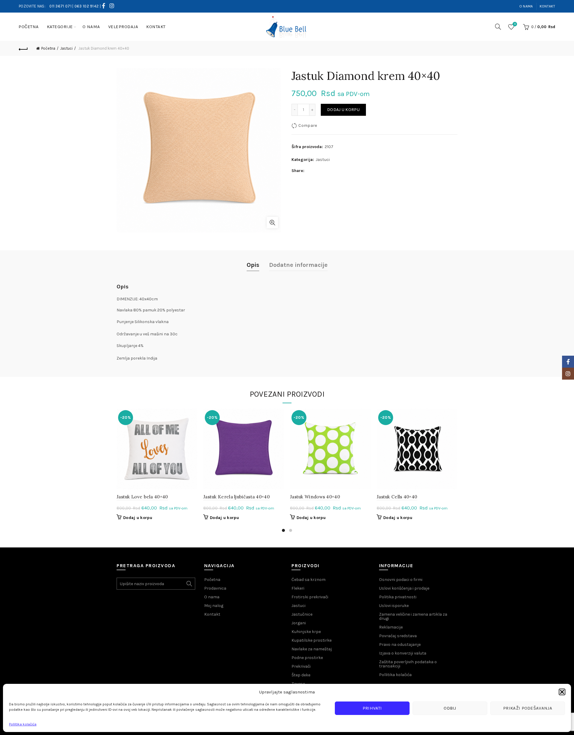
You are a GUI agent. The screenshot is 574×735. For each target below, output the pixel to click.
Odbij (450, 708)
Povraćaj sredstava (398, 635)
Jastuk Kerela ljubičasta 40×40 (236, 497)
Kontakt (547, 6)
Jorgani (298, 623)
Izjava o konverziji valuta (402, 653)
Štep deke (300, 675)
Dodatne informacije (298, 264)
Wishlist (515, 24)
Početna (29, 26)
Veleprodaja (123, 26)
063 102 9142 (86, 6)
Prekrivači (301, 666)
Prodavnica (215, 588)
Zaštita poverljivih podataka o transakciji (408, 664)
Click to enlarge (272, 222)
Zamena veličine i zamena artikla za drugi (413, 616)
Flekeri (297, 588)
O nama (526, 6)
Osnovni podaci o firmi (400, 579)
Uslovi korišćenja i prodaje (404, 588)
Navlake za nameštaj (311, 649)
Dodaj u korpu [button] (137, 517)
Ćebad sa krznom (308, 579)
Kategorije (60, 26)
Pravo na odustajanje (400, 644)
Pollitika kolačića (22, 724)
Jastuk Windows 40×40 (315, 497)
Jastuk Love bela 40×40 (142, 497)
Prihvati (372, 708)
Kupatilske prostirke (311, 640)
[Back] (23, 48)
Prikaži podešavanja (527, 708)
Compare (307, 125)
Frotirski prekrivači (309, 596)
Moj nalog (213, 605)
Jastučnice (301, 614)
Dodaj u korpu (343, 109)
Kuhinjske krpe (306, 631)
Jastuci (66, 48)
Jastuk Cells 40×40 (397, 497)
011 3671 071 (60, 6)
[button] (562, 692)
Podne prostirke (307, 657)
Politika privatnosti (397, 596)
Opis (253, 264)
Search (189, 584)
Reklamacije (391, 627)
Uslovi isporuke (394, 605)
